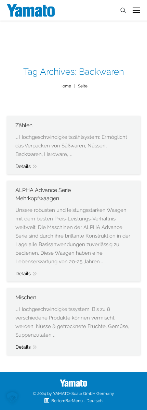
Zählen (23, 125)
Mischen (25, 297)
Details (23, 166)
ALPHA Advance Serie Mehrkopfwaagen (43, 194)
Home (65, 86)
